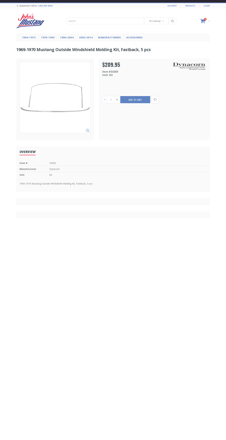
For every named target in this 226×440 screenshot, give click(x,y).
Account (172, 5)
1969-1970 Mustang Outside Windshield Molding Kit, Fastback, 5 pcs (83, 49)
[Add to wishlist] (155, 99)
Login (207, 5)
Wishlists (190, 5)
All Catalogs (155, 20)
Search (172, 21)
